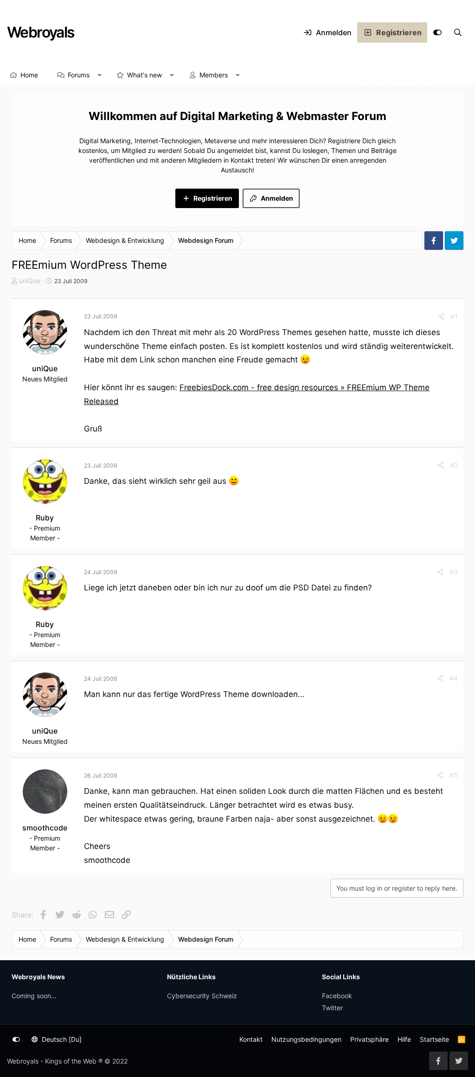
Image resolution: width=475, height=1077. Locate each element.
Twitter (332, 1008)
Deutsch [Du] (61, 1039)
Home (29, 75)
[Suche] (458, 32)
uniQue (29, 281)
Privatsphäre (369, 1039)
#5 (453, 775)
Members (213, 75)
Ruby (45, 517)
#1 (454, 316)
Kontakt (251, 1039)
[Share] (441, 316)
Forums (79, 75)
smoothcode (44, 827)
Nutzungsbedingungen (306, 1039)
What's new (144, 75)
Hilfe (404, 1039)
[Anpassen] (437, 32)
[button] (100, 75)
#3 (453, 572)
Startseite (434, 1039)
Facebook (337, 996)
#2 (454, 465)
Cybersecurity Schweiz (202, 996)
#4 (453, 678)
